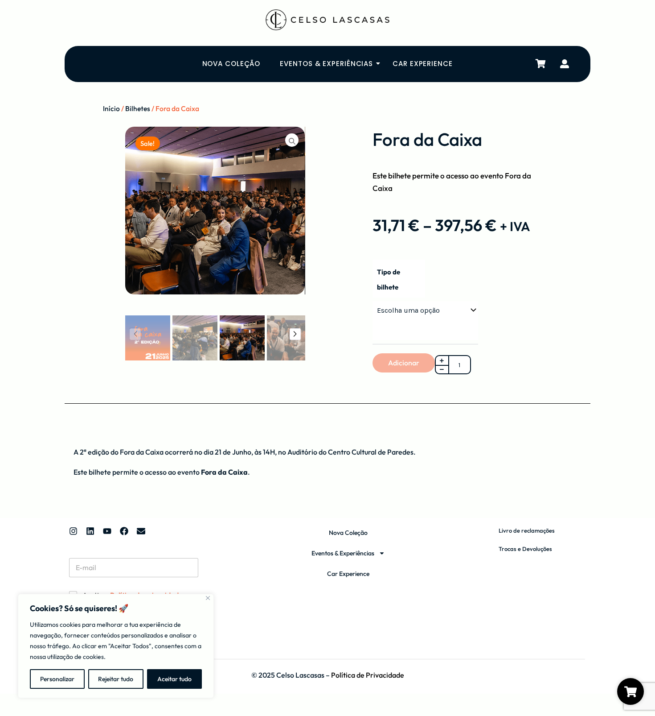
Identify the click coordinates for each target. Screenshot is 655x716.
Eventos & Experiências (326, 63)
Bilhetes (137, 108)
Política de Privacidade (367, 674)
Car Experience (423, 63)
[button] (295, 334)
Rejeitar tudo (115, 679)
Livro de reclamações (527, 530)
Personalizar (57, 679)
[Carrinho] (541, 63)
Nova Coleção (231, 63)
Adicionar (403, 362)
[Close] (208, 598)
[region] (116, 646)
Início (111, 108)
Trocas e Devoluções (525, 548)
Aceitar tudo (174, 679)
